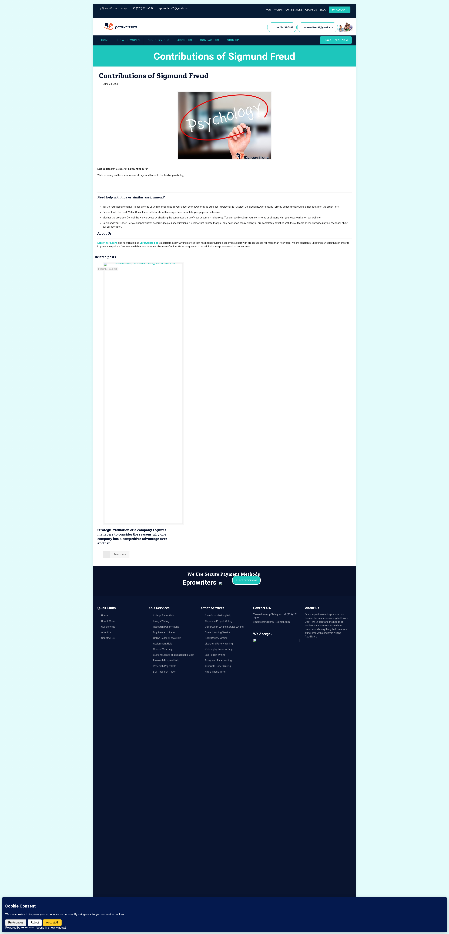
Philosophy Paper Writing (219, 649)
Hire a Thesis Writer (215, 671)
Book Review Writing (216, 638)
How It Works (108, 621)
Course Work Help (163, 649)
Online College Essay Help (167, 638)
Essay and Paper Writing (218, 660)
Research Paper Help (164, 666)
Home (104, 615)
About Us (106, 632)
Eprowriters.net (149, 242)
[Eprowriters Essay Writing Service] (121, 26)
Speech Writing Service (217, 632)
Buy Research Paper (164, 632)
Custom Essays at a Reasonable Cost (173, 654)
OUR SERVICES (294, 9)
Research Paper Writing (166, 626)
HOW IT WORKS (274, 9)
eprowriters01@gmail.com (173, 8)
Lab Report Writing (215, 654)
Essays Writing (161, 621)
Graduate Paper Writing (218, 666)
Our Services (108, 626)
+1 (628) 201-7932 (143, 8)
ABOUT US (311, 9)
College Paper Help (163, 615)
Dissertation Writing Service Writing (224, 626)
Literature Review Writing (219, 643)
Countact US (108, 638)
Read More (311, 636)
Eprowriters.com (107, 242)
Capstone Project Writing (218, 621)
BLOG (323, 9)
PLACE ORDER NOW (246, 580)
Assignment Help (162, 643)
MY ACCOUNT (339, 9)
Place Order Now (336, 40)
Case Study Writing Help (218, 615)
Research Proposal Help (166, 660)
